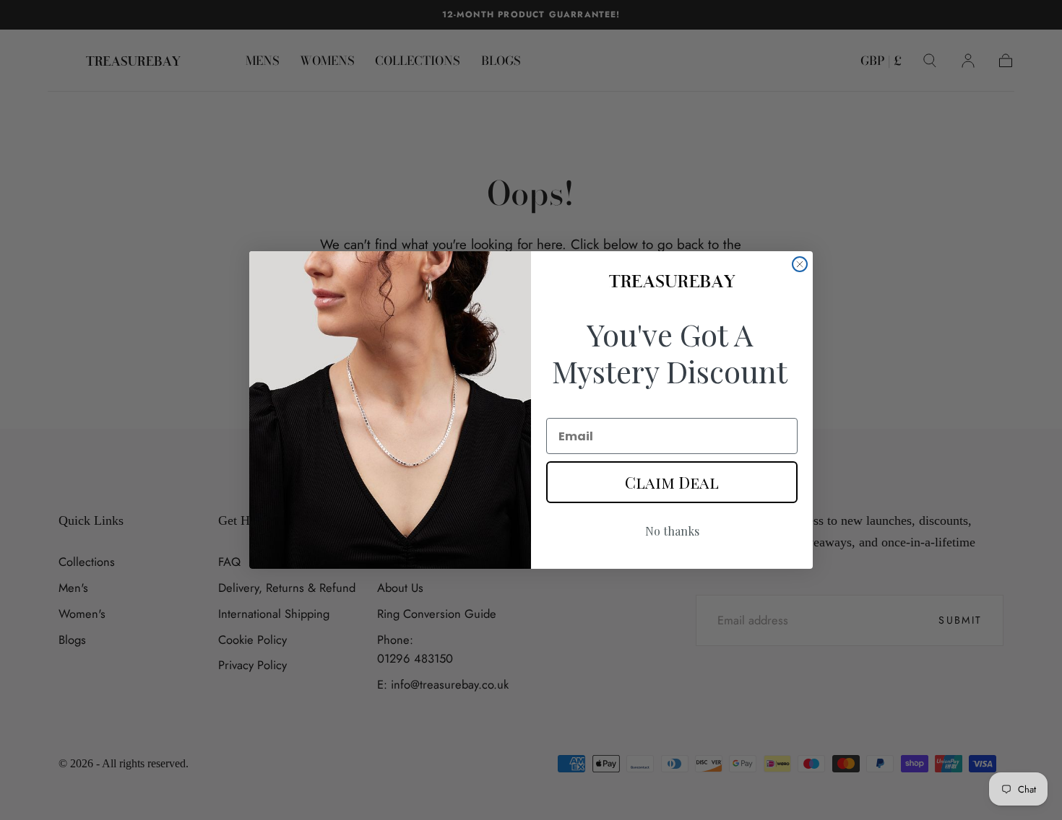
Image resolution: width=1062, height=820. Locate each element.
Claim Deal (672, 482)
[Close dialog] (800, 264)
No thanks (672, 530)
